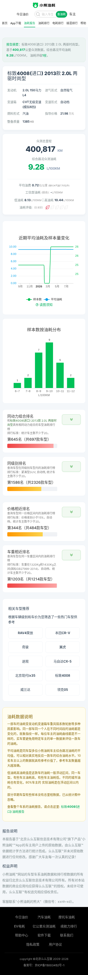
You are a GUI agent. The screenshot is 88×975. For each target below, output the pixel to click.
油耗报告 (29, 23)
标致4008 (62, 675)
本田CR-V (62, 633)
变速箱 (11, 102)
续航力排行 (69, 926)
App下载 (15, 23)
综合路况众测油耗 (44, 159)
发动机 (11, 90)
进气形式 (51, 90)
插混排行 (72, 23)
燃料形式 (13, 113)
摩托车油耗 (66, 917)
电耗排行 (58, 23)
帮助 (83, 23)
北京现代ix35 (25, 675)
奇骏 (25, 647)
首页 (5, 23)
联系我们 (66, 935)
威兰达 (25, 689)
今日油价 (21, 917)
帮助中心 (21, 935)
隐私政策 (32, 944)
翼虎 (62, 647)
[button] (71, 419)
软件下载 (44, 935)
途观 (25, 661)
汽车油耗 (44, 917)
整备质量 (13, 121)
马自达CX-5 (63, 661)
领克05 (62, 689)
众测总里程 (44, 141)
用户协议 (55, 944)
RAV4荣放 (25, 633)
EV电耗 (19, 926)
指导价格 (51, 113)
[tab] (44, 431)
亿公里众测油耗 (44, 926)
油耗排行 (44, 23)
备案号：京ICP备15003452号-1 (44, 965)
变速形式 (51, 102)
